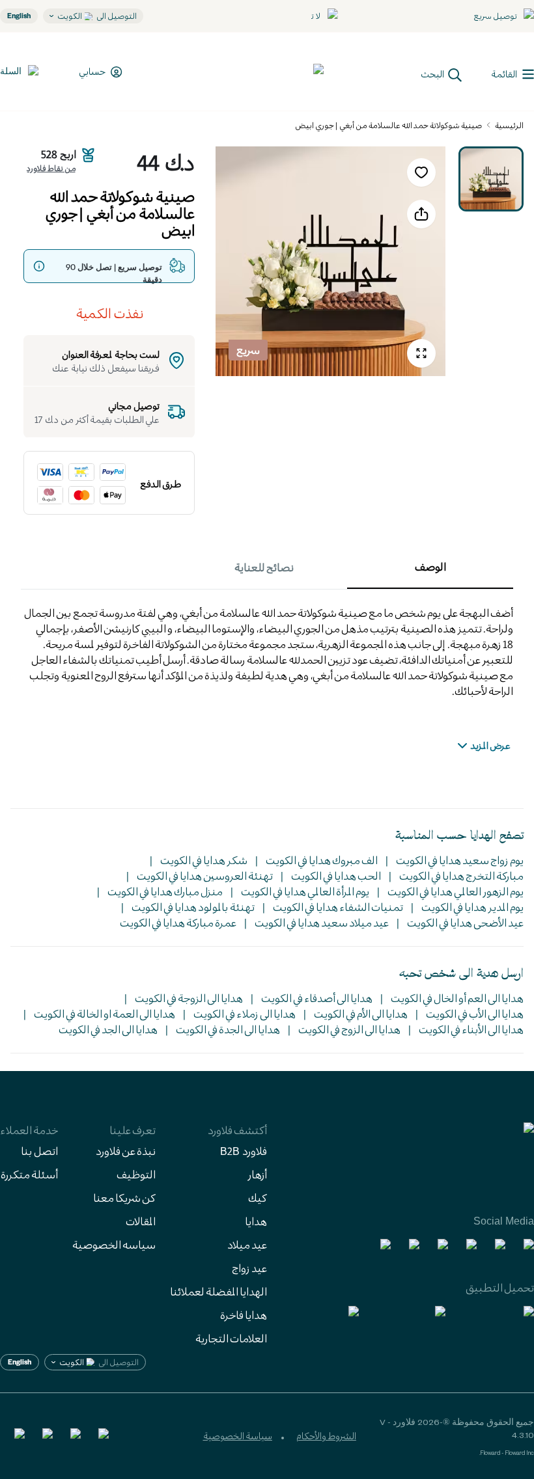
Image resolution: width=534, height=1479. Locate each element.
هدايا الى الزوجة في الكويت (189, 998)
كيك (257, 1197)
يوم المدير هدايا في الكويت (472, 907)
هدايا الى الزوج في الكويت (349, 1029)
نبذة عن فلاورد (126, 1151)
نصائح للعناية (264, 567)
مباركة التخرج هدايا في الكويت (461, 875)
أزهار (257, 1174)
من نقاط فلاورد (51, 168)
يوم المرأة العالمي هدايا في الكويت (305, 891)
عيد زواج (249, 1268)
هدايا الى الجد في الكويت (108, 1029)
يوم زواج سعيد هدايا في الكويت (460, 860)
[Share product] (421, 214)
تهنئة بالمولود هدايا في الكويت (193, 907)
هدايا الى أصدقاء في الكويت (316, 998)
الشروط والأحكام (326, 1436)
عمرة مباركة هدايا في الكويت (178, 922)
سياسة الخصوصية (237, 1436)
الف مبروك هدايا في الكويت (322, 860)
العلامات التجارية (231, 1338)
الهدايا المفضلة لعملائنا (218, 1291)
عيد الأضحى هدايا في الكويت (465, 922)
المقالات (141, 1221)
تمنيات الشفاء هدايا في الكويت (338, 907)
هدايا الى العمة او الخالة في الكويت (104, 1013)
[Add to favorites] (421, 172)
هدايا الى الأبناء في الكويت (471, 1029)
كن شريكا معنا (124, 1197)
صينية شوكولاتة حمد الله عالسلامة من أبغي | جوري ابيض (388, 125)
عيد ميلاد (247, 1244)
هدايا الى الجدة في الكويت (228, 1029)
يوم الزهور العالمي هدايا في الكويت (455, 891)
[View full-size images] (421, 353)
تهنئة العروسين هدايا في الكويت (205, 875)
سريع (248, 350)
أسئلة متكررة (29, 1174)
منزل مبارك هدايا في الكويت (165, 891)
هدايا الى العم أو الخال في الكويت (457, 998)
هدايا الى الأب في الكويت (475, 1013)
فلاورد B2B (243, 1151)
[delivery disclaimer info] (39, 266)
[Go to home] (275, 71)
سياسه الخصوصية (114, 1244)
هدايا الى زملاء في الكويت (244, 1013)
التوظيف (136, 1174)
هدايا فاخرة (243, 1315)
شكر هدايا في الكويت (203, 860)
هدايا (256, 1221)
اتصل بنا (39, 1151)
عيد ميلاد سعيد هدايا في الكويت (322, 922)
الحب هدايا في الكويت (336, 875)
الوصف (430, 566)
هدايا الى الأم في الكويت (361, 1013)
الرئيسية (509, 125)
